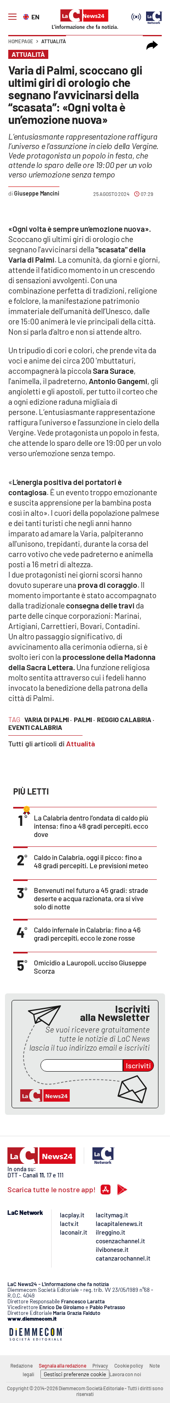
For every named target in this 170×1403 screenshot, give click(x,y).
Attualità (53, 41)
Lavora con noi (125, 1374)
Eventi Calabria (35, 727)
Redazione (21, 1365)
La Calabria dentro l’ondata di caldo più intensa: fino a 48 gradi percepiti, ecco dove (91, 825)
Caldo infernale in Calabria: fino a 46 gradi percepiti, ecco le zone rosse (87, 933)
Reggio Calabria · (125, 719)
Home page (20, 41)
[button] (152, 45)
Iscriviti (138, 1065)
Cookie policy (128, 1365)
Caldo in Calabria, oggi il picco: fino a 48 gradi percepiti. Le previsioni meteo (91, 861)
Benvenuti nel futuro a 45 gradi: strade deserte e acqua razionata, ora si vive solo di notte (91, 898)
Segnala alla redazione (62, 1365)
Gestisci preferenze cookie (75, 1374)
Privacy (100, 1365)
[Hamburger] (12, 17)
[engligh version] (27, 16)
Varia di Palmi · (48, 719)
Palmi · (84, 719)
